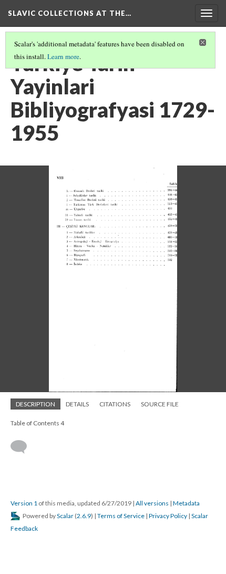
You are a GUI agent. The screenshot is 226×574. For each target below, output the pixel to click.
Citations (114, 404)
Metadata (186, 503)
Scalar (65, 516)
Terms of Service (121, 516)
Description (35, 404)
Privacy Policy (168, 516)
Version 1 (24, 503)
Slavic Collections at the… (69, 13)
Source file (160, 404)
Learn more (63, 56)
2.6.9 (84, 516)
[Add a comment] (23, 447)
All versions (152, 503)
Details (77, 404)
